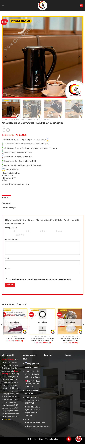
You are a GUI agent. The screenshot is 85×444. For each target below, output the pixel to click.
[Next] (79, 56)
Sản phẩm (16, 120)
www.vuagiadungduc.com (40, 426)
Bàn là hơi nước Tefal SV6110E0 (14, 339)
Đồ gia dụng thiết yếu (31, 120)
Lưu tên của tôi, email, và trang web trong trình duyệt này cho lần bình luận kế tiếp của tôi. (40, 279)
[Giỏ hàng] (81, 5)
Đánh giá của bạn (11, 228)
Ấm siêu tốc (46, 120)
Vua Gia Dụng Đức (8, 359)
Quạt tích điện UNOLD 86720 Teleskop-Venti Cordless (70, 339)
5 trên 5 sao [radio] (10, 235)
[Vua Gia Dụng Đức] (42, 5)
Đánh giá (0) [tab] (6, 197)
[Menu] (3, 5)
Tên (7, 259)
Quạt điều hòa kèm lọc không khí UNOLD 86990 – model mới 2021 (42, 339)
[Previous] (6, 56)
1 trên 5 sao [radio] (9, 231)
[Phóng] (4, 95)
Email (7, 269)
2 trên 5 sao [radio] (21, 231)
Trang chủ (6, 120)
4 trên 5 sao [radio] (51, 231)
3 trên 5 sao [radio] (35, 231)
